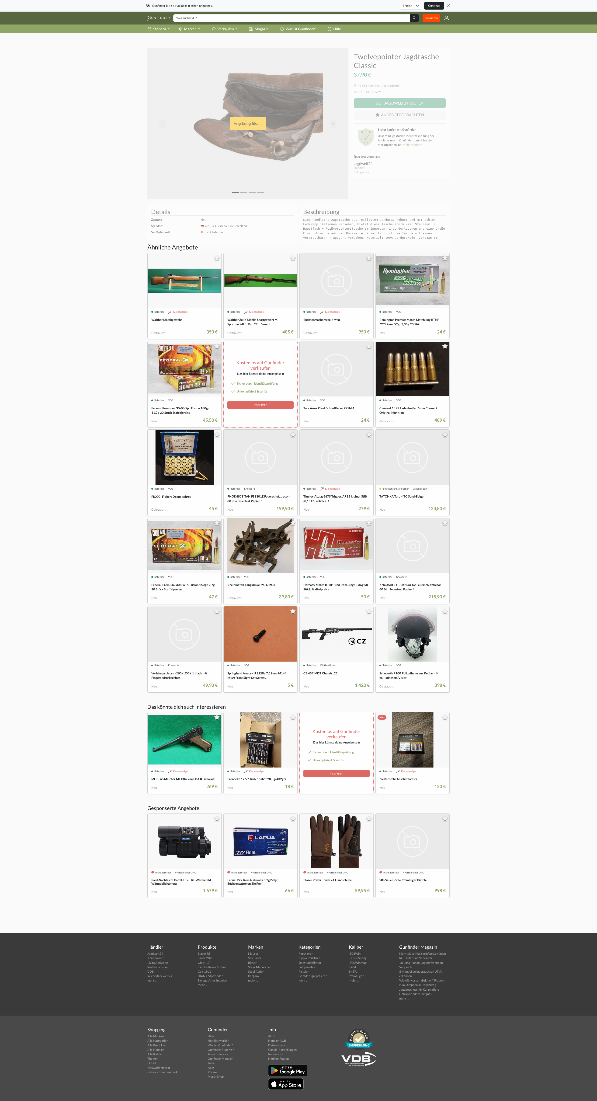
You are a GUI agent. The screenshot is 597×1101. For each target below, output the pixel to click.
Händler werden (218, 1040)
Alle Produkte (156, 1045)
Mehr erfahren (412, 145)
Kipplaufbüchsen (309, 958)
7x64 (352, 967)
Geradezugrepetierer (312, 976)
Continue (434, 5)
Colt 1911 (205, 971)
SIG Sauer (254, 958)
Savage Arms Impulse (212, 980)
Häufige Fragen (278, 1058)
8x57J (353, 971)
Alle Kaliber (155, 1054)
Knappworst (155, 958)
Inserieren (431, 18)
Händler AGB (277, 1040)
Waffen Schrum (157, 967)
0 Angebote (361, 172)
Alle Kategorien (157, 1040)
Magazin (261, 29)
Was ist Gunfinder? (301, 29)
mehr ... (152, 980)
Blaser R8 (204, 953)
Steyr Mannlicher (259, 967)
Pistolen (303, 971)
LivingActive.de (157, 962)
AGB (271, 1036)
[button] (445, 18)
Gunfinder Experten (221, 1050)
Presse (212, 1072)
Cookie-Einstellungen (282, 1050)
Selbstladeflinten (309, 962)
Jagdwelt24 (363, 163)
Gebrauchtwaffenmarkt (163, 1072)
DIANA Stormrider (210, 976)
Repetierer (305, 953)
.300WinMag (358, 962)
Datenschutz (276, 1045)
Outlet (151, 1063)
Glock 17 (204, 962)
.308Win (355, 953)
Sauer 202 (205, 958)
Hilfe (337, 29)
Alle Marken (155, 1036)
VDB (150, 971)
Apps (211, 1067)
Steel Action (256, 971)
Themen (152, 1058)
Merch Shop (216, 1076)
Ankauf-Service (218, 1054)
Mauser (253, 953)
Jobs (211, 1063)
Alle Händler (155, 1050)
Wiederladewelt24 (159, 976)
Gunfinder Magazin (220, 1058)
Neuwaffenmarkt (158, 1067)
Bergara (253, 976)
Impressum (275, 1054)
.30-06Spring (358, 958)
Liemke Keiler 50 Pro (212, 967)
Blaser (252, 962)
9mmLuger (356, 976)
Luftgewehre (307, 967)
